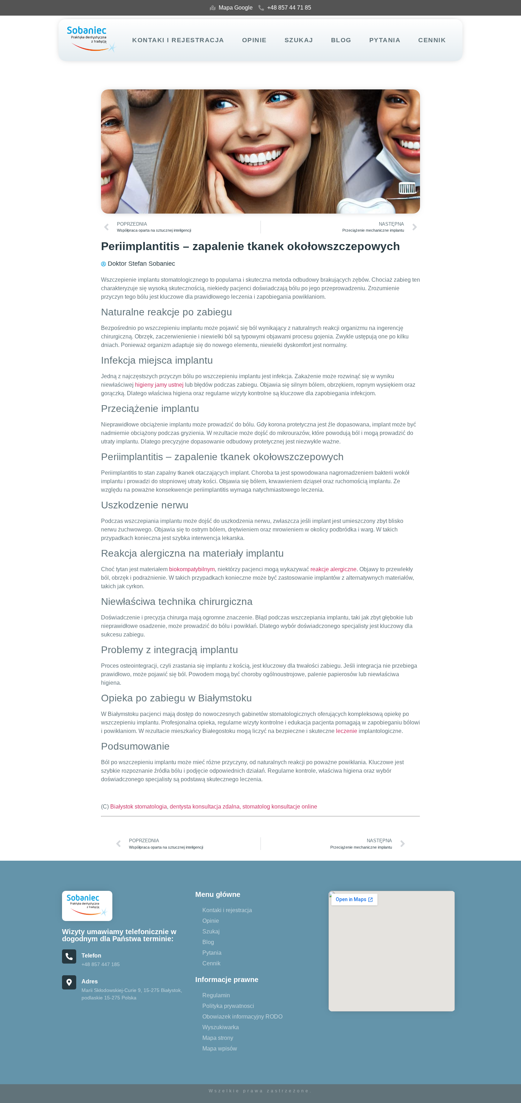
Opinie (254, 40)
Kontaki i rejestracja (178, 40)
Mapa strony (217, 1038)
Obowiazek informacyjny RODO (242, 1017)
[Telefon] (69, 956)
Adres (90, 981)
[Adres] (69, 982)
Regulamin (216, 995)
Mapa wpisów (219, 1049)
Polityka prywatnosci (228, 1006)
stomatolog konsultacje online (279, 807)
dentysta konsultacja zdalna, (205, 807)
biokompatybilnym (192, 569)
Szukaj (299, 40)
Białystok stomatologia (138, 807)
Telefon (91, 956)
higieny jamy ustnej (159, 385)
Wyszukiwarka (220, 1027)
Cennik (432, 40)
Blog (341, 40)
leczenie (346, 731)
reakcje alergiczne (333, 569)
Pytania (385, 40)
